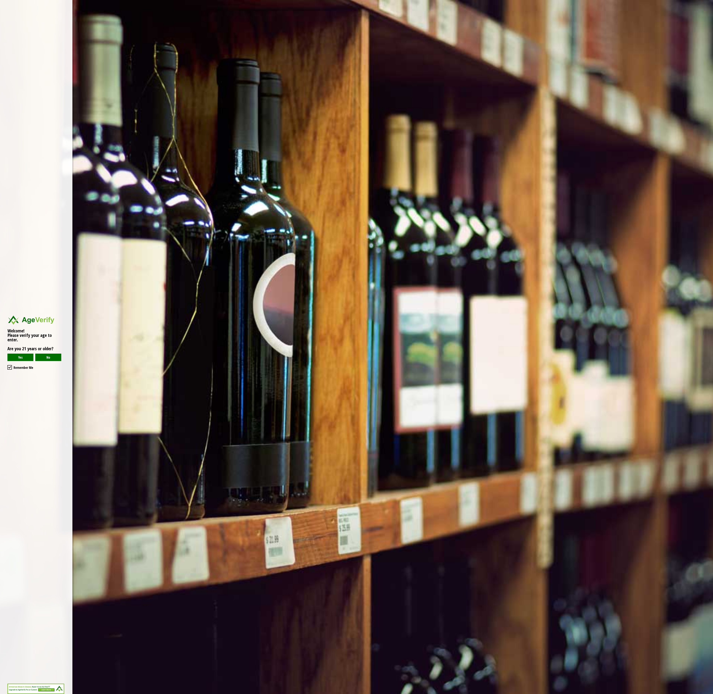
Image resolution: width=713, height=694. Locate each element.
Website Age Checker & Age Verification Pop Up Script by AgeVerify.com (708, 693)
